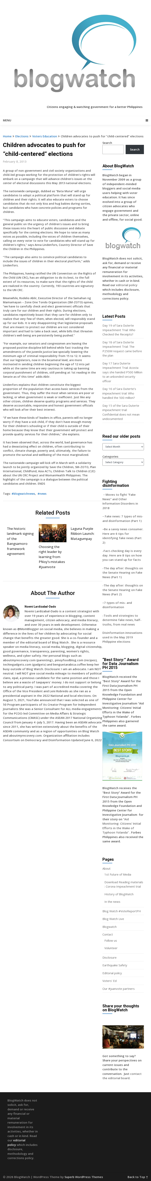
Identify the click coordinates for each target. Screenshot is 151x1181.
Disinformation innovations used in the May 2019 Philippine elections (122, 637)
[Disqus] (52, 802)
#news (42, 493)
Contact (107, 934)
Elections (22, 136)
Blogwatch (109, 927)
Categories (110, 456)
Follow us (110, 940)
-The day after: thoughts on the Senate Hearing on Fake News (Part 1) (122, 572)
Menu (7, 120)
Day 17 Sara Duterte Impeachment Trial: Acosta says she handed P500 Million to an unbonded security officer (122, 372)
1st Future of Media (117, 874)
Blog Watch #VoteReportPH (121, 911)
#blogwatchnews (23, 493)
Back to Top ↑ (138, 1177)
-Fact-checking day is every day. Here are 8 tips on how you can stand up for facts (122, 555)
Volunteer (111, 948)
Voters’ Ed (109, 981)
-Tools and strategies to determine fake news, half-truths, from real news (121, 619)
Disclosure (109, 957)
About (106, 868)
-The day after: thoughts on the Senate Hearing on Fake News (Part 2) (122, 589)
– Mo (106, 494)
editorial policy (126, 285)
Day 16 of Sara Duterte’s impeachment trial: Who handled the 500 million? (119, 393)
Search (107, 143)
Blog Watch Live (113, 919)
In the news (112, 902)
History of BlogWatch (119, 894)
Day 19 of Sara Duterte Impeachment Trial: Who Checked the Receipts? (118, 329)
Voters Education (44, 136)
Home (7, 136)
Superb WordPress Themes (83, 1177)
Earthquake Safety (114, 965)
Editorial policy (112, 973)
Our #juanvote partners (118, 989)
